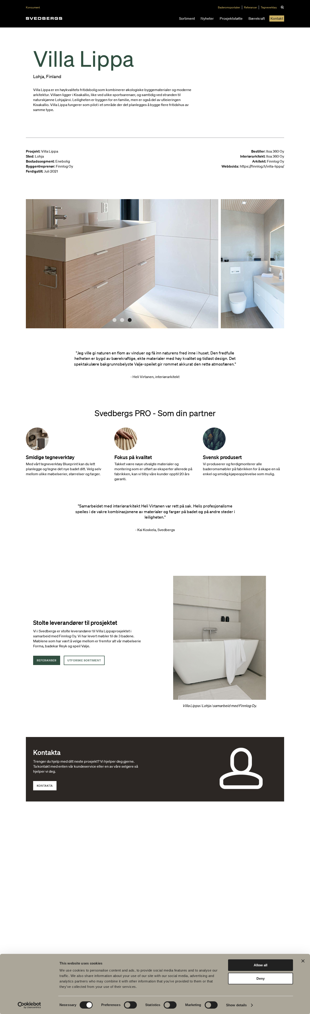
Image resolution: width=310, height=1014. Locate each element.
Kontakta (45, 786)
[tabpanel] (122, 263)
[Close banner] (303, 960)
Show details (236, 1005)
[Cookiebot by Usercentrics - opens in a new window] (29, 1005)
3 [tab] (130, 320)
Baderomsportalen (229, 7)
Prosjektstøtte (231, 18)
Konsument (33, 7)
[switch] (130, 1005)
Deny (260, 978)
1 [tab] (115, 320)
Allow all (260, 965)
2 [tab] (122, 320)
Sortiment (187, 18)
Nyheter (207, 18)
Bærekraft (256, 18)
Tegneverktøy (269, 7)
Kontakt (277, 18)
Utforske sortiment (84, 660)
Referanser (250, 7)
